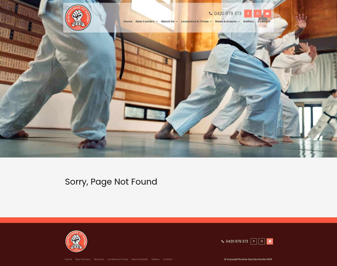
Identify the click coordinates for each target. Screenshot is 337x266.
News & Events (225, 21)
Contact (263, 21)
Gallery (248, 21)
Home (127, 21)
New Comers (145, 21)
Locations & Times (195, 21)
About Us (167, 21)
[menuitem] (68, 259)
